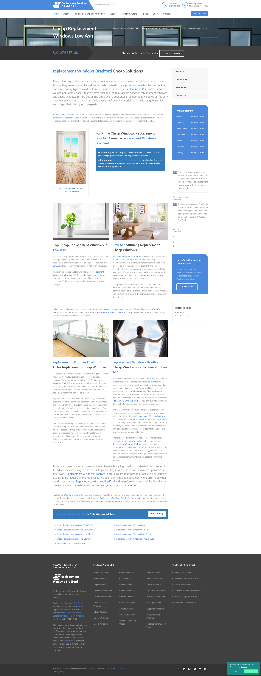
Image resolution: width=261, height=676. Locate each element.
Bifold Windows (101, 624)
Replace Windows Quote (127, 622)
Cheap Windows (127, 602)
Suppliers (114, 14)
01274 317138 (174, 6)
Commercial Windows (104, 596)
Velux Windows (127, 590)
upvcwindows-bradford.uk (185, 602)
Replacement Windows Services (89, 14)
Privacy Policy (59, 672)
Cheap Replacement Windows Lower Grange (134, 539)
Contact (166, 14)
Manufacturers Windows (153, 616)
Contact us (181, 95)
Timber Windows (101, 572)
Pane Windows (127, 572)
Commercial (181, 79)
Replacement (100, 585)
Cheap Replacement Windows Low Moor (75, 534)
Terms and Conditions (115, 668)
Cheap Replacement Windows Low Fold (132, 530)
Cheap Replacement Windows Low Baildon (76, 530)
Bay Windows (126, 585)
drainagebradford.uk (182, 572)
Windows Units (127, 609)
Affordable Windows (156, 596)
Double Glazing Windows (100, 604)
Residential (181, 87)
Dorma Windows (127, 596)
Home (56, 14)
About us (180, 71)
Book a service (199, 14)
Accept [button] (251, 671)
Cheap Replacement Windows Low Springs (133, 534)
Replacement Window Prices (156, 625)
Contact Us (156, 514)
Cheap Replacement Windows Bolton (130, 525)
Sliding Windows (154, 602)
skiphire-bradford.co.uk (183, 585)
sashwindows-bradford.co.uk (186, 578)
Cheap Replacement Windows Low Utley (74, 539)
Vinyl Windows (153, 572)
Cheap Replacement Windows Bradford (74, 525)
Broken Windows (127, 615)
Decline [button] (236, 671)
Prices (145, 14)
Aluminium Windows (156, 578)
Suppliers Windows (155, 609)
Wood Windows (154, 585)
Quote (156, 14)
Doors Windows (101, 618)
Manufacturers (130, 14)
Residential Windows (103, 590)
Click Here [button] (244, 667)
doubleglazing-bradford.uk (185, 596)
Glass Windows (101, 612)
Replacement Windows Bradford (71, 543)
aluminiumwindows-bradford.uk (187, 590)
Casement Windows (156, 590)
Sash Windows (100, 578)
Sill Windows (126, 578)
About (66, 14)
